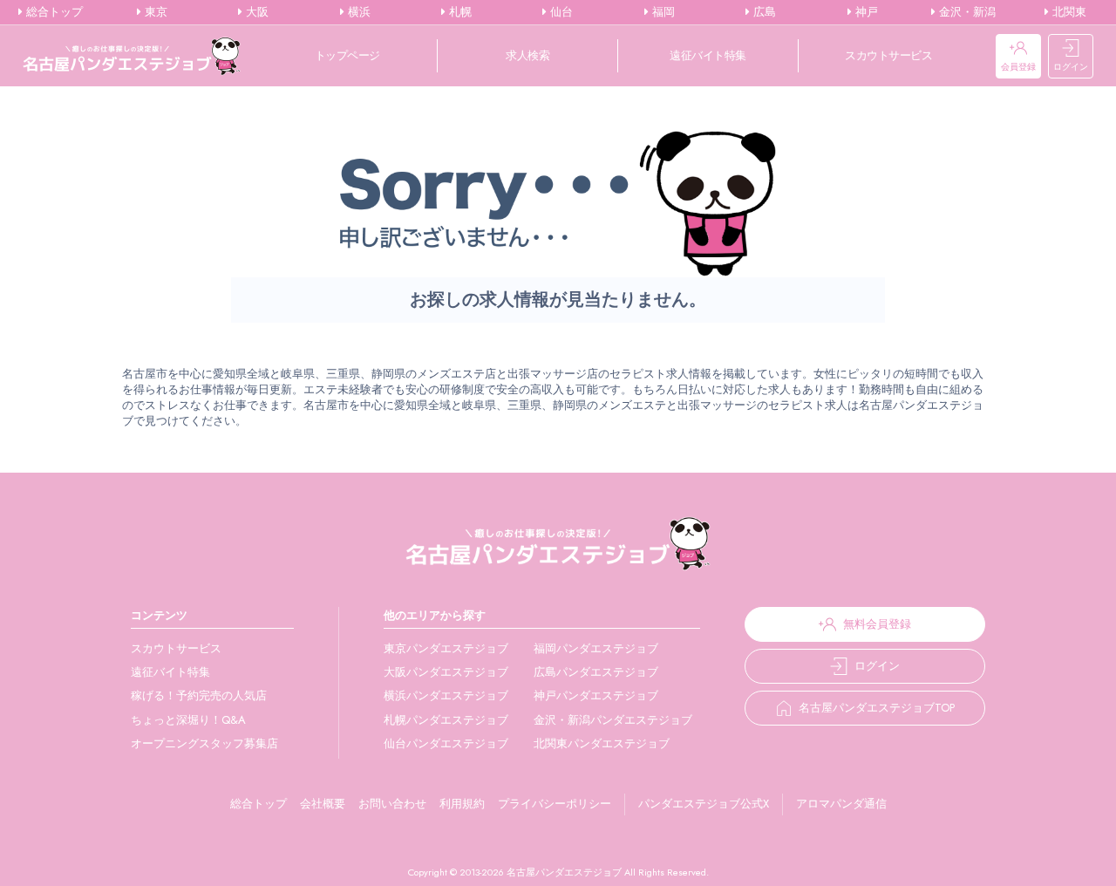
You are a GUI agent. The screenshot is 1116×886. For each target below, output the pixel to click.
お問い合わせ (392, 803)
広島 (763, 12)
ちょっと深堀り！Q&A (188, 720)
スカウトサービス (888, 55)
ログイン (1070, 66)
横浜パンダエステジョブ (446, 695)
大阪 (255, 12)
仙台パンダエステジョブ (446, 743)
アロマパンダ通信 (841, 803)
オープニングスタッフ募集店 (204, 743)
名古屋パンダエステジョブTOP (877, 707)
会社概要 (322, 803)
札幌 (459, 12)
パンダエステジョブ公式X (703, 803)
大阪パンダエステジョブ (446, 672)
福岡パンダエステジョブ (596, 648)
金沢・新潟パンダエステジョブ (613, 720)
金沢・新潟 (966, 12)
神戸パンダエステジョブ (596, 695)
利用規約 (462, 803)
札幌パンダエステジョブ (446, 720)
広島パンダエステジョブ (596, 672)
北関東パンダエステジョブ (602, 743)
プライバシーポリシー (554, 803)
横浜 (357, 12)
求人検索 (527, 55)
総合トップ (53, 12)
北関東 (1067, 12)
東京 (154, 12)
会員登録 (1018, 66)
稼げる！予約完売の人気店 (199, 695)
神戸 (865, 12)
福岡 (662, 12)
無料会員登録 (877, 624)
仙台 (560, 12)
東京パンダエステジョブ (446, 648)
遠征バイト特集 (708, 55)
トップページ (347, 55)
